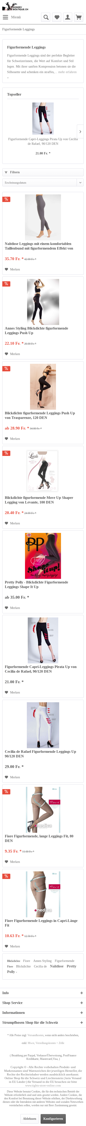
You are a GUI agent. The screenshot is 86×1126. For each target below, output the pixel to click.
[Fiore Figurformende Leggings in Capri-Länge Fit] (43, 894)
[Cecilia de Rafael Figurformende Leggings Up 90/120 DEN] (43, 725)
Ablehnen (29, 1118)
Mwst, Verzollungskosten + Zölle (46, 1043)
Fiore (27, 961)
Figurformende (64, 961)
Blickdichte (14, 961)
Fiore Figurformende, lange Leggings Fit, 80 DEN (39, 838)
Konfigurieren (53, 1118)
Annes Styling (43, 961)
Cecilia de (41, 966)
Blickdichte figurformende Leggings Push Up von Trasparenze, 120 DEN (40, 415)
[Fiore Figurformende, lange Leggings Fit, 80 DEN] (43, 810)
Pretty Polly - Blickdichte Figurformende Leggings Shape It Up (36, 584)
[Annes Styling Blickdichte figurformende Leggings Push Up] (43, 302)
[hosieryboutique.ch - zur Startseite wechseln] (15, 6)
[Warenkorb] (78, 17)
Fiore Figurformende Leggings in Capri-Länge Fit (41, 923)
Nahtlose (57, 966)
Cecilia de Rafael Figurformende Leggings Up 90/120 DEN (40, 754)
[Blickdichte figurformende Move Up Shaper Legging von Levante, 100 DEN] (43, 471)
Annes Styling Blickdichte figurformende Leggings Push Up (36, 330)
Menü (16, 17)
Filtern (14, 172)
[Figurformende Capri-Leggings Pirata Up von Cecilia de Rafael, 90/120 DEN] (43, 118)
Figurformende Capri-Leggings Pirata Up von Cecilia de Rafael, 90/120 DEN (43, 141)
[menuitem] (11, 17)
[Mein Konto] (67, 17)
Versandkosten (36, 1035)
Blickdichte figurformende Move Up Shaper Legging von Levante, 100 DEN (39, 500)
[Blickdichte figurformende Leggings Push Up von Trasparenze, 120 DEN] (43, 387)
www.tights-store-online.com (43, 1085)
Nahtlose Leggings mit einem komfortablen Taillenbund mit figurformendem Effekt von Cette (39, 246)
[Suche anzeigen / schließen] (45, 17)
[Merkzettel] (56, 17)
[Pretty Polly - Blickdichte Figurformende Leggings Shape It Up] (43, 556)
